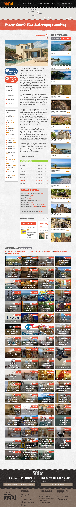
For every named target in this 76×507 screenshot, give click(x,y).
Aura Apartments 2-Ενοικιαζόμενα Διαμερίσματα (63, 297)
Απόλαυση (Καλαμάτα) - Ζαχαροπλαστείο (12, 365)
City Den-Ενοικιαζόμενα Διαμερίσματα (46, 457)
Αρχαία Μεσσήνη (37, 193)
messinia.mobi (8, 35)
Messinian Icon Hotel (12, 287)
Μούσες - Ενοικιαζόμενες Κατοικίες (29, 308)
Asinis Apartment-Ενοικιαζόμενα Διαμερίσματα (29, 365)
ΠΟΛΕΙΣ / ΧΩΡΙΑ (55, 4)
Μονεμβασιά (27, 202)
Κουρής (11, 138)
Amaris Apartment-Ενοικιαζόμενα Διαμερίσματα (13, 342)
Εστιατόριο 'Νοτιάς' (63, 367)
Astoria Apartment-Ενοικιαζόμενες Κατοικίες (30, 388)
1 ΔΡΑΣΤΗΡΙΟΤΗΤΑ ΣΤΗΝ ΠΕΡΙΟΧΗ (13, 71)
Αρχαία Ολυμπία (28, 204)
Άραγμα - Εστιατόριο (12, 390)
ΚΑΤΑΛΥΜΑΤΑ (15, 35)
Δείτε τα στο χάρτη (56, 38)
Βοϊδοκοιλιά (26, 198)
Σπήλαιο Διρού (27, 195)
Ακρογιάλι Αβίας (9, 119)
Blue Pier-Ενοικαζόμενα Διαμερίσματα (62, 320)
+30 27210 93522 (28, 499)
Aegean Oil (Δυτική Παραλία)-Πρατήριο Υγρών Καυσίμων (29, 422)
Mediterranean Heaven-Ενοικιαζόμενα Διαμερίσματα (63, 388)
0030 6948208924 (64, 499)
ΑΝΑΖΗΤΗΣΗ (64, 4)
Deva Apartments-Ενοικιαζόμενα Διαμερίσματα (13, 399)
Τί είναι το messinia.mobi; (45, 494)
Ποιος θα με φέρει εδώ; (13, 79)
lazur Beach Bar (12, 322)
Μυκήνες (40, 204)
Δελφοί (41, 206)
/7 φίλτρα (66, 38)
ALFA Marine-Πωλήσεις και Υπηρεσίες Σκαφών (12, 445)
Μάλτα (11, 159)
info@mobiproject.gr (30, 502)
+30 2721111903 (12, 93)
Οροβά (11, 175)
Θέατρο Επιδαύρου (29, 206)
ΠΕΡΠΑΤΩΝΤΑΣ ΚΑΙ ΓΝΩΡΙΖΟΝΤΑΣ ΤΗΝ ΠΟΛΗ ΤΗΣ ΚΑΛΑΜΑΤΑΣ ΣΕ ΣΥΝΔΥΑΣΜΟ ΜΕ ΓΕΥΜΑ (46, 443)
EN (72, 3)
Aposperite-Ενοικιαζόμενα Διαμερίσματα (29, 377)
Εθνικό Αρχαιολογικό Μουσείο (32, 211)
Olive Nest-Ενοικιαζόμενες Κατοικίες (46, 285)
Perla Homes (38, 70)
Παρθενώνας (27, 208)
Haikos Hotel (29, 322)
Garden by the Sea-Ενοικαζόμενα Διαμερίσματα (46, 308)
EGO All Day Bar (63, 287)
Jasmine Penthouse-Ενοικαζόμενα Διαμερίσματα (64, 434)
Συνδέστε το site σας (44, 496)
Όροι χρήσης (42, 500)
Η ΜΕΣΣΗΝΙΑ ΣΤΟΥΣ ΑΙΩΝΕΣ (43, 4)
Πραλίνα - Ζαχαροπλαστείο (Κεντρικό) (29, 434)
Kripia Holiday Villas (63, 310)
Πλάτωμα (12, 128)
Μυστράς (25, 193)
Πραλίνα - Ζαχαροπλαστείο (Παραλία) (12, 331)
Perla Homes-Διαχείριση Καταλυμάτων (63, 422)
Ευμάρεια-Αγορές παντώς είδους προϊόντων (30, 354)
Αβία (11, 122)
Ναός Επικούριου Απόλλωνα (31, 200)
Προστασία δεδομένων (45, 502)
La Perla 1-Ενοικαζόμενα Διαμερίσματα (12, 434)
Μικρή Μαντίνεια (10, 145)
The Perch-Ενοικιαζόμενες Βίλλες (46, 274)
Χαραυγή (12, 142)
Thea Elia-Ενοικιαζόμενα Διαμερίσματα (46, 263)
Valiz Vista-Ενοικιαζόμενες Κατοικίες (63, 274)
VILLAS (20, 35)
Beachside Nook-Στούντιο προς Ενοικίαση (13, 308)
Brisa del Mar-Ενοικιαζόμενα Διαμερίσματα (12, 274)
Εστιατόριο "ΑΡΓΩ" (63, 379)
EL (70, 3)
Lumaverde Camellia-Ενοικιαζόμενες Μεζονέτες (63, 263)
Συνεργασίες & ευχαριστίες (46, 498)
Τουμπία (12, 165)
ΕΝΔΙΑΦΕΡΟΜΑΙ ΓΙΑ (30, 4)
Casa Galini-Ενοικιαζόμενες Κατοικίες (46, 365)
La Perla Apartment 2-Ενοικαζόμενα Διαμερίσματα (63, 331)
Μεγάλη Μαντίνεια (10, 115)
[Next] (46, 218)
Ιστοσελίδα (11, 103)
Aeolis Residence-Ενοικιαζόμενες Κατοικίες (63, 354)
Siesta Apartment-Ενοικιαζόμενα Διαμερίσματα (13, 422)
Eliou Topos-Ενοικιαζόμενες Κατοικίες (29, 263)
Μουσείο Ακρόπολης (29, 210)
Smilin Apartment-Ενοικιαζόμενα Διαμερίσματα (46, 422)
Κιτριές (11, 140)
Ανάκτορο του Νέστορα (30, 197)
